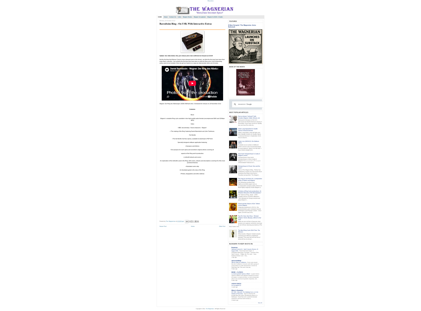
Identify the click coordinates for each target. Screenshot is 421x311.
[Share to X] (194, 221)
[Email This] (189, 221)
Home (193, 226)
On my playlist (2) (236, 285)
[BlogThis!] (192, 221)
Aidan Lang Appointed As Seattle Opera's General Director (248, 129)
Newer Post (163, 226)
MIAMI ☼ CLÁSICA (237, 272)
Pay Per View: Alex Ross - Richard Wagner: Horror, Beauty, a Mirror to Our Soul (249, 217)
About (166, 17)
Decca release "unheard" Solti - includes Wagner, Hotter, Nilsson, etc (249, 117)
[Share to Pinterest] (198, 221)
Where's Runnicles (237, 290)
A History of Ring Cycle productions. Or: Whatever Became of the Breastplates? (249, 192)
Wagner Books (187, 17)
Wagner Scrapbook (200, 17)
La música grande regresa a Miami (240, 273)
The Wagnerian (210, 308)
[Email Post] (186, 221)
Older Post (222, 226)
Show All (260, 302)
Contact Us (172, 17)
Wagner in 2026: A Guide (215, 17)
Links (179, 17)
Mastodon (211, 1)
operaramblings (236, 260)
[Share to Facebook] (196, 221)
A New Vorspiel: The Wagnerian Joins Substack (242, 26)
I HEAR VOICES (236, 283)
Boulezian (234, 247)
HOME (160, 17)
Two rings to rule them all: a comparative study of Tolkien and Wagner (250, 179)
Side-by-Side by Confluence (239, 262)
